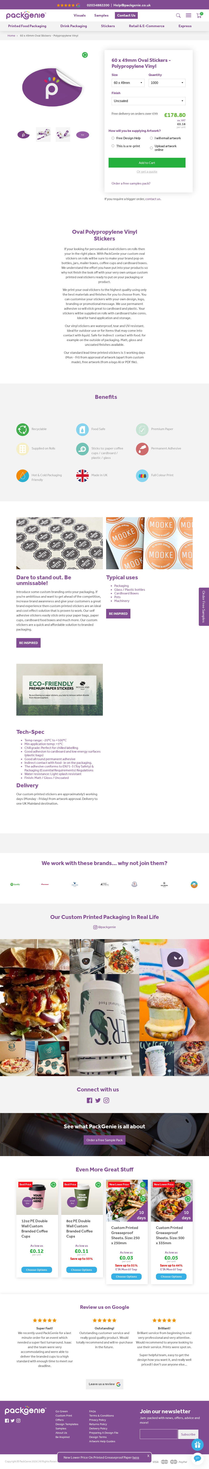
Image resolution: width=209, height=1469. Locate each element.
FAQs (92, 1411)
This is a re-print (128, 146)
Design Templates (67, 1424)
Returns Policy (98, 1424)
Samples (101, 15)
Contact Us (126, 15)
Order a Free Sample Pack (105, 1140)
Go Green (62, 1411)
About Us (61, 1433)
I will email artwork (168, 138)
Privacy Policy (97, 1420)
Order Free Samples (204, 607)
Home (11, 35)
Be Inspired (63, 1437)
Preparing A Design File (103, 1433)
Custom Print (64, 1415)
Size (115, 75)
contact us (152, 199)
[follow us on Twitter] (98, 1100)
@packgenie (106, 927)
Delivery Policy (98, 1428)
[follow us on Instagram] (106, 1100)
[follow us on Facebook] (89, 1100)
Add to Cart (147, 163)
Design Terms (98, 1437)
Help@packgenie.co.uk (132, 5)
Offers (60, 1420)
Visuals (80, 15)
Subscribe (188, 1434)
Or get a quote (147, 171)
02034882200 (98, 5)
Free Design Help (128, 138)
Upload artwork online (166, 148)
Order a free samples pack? (131, 183)
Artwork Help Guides (102, 1441)
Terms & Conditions (101, 1415)
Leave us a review (102, 1384)
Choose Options (36, 1270)
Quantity (155, 75)
